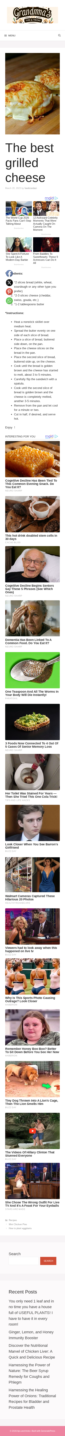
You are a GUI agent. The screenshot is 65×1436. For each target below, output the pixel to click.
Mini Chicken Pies (18, 1224)
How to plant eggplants (20, 1228)
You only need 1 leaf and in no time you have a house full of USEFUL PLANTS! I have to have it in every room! (31, 1312)
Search (15, 1254)
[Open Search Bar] (59, 35)
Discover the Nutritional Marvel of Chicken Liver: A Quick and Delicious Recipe (32, 1351)
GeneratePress (48, 1431)
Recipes (13, 1220)
